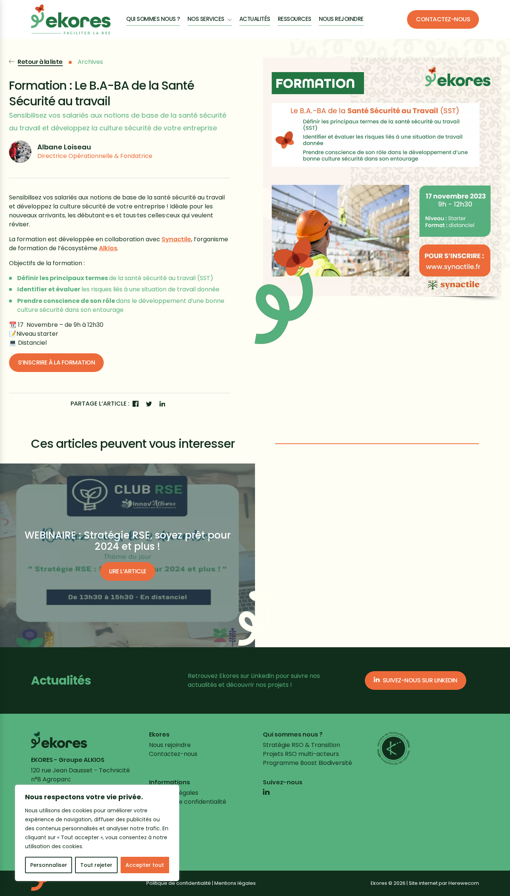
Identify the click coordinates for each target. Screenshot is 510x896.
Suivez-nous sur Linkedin (420, 680)
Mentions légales (235, 883)
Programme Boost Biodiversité (307, 763)
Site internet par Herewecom (444, 883)
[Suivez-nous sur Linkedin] (266, 792)
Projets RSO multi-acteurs (301, 754)
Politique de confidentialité (187, 801)
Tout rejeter (96, 865)
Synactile (176, 239)
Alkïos (108, 248)
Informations (169, 782)
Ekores (159, 735)
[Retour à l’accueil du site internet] (71, 19)
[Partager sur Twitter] (149, 403)
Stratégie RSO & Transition (301, 745)
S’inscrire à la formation (56, 362)
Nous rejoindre (341, 19)
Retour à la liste (40, 62)
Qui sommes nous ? (153, 19)
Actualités (254, 19)
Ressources (294, 19)
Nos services (205, 19)
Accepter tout (144, 865)
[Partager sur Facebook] (136, 403)
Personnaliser (48, 865)
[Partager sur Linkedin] (162, 403)
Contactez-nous (443, 19)
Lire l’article (127, 571)
